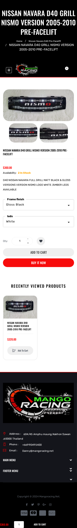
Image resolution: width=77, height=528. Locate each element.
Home (19, 41)
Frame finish (15, 199)
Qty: (5, 241)
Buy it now (38, 262)
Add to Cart (38, 252)
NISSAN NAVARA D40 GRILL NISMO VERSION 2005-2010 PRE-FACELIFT (19, 326)
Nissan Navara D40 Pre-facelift (45, 41)
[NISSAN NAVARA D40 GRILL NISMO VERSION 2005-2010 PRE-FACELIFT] (23, 132)
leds (10, 216)
